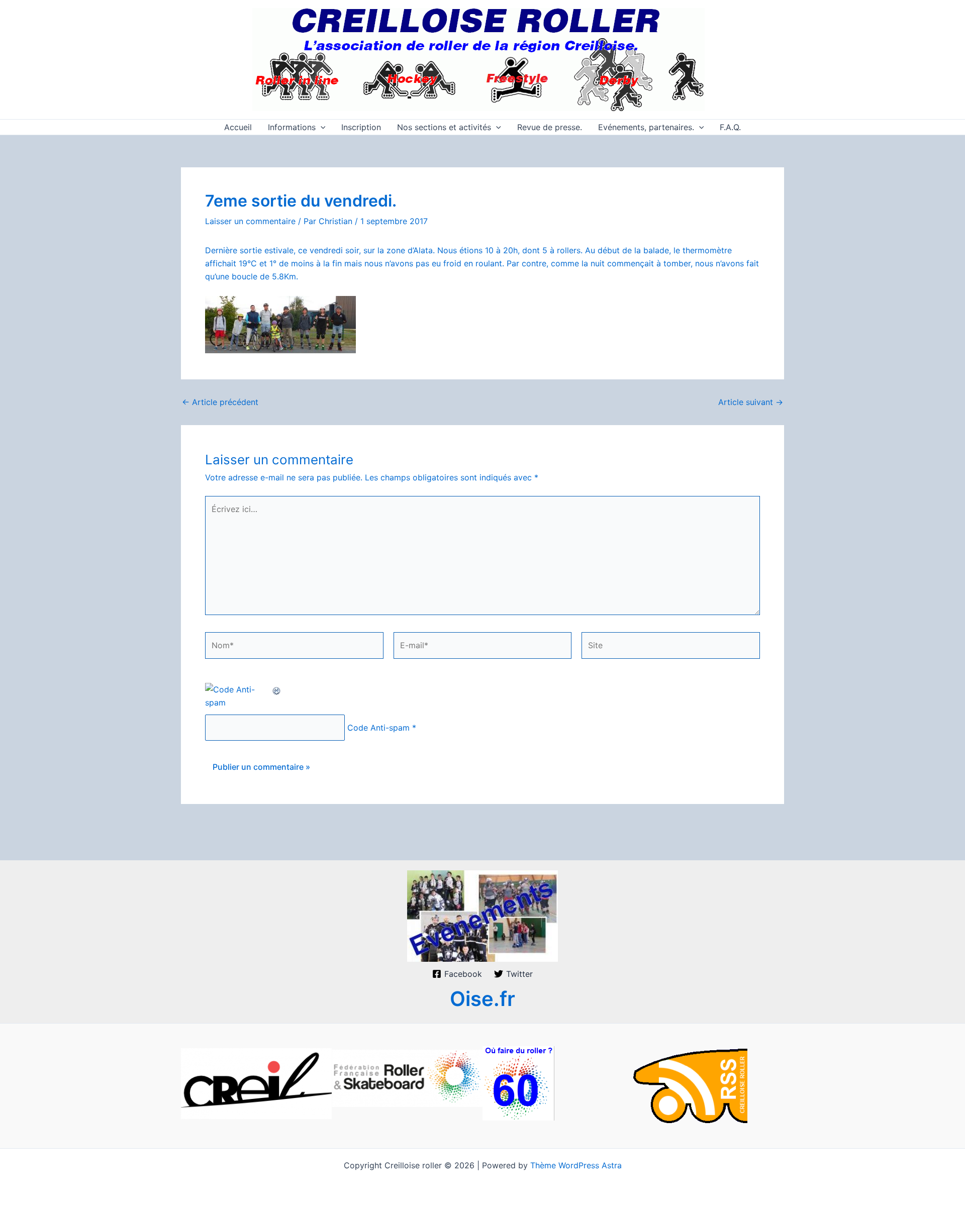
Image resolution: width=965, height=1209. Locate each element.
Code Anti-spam (378, 728)
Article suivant (750, 402)
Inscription (361, 127)
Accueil (238, 127)
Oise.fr (482, 998)
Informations (292, 127)
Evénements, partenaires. (646, 127)
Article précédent (220, 402)
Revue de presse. (549, 127)
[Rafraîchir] (276, 689)
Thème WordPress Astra (576, 1165)
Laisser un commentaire (250, 221)
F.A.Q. (730, 127)
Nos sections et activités (444, 127)
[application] (321, 127)
